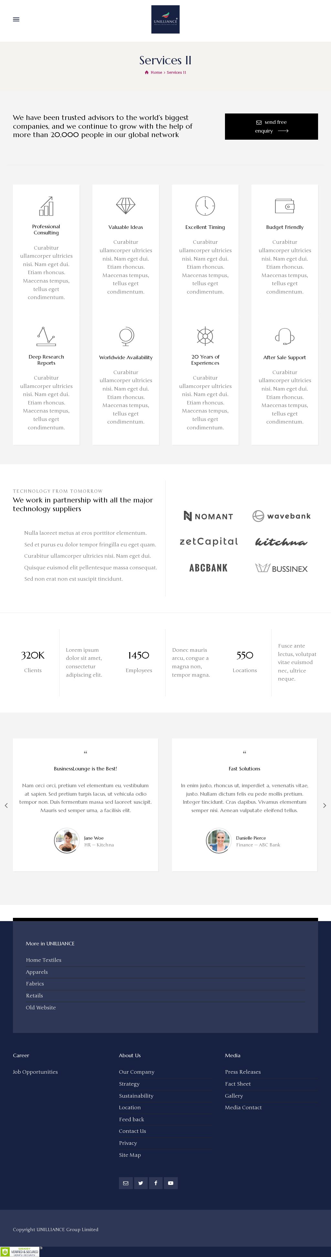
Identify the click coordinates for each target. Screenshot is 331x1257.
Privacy (128, 1143)
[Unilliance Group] (165, 19)
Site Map (130, 1155)
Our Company (136, 1072)
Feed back (131, 1119)
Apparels (37, 972)
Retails (34, 996)
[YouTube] (170, 1183)
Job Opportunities (35, 1072)
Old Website (41, 1008)
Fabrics (35, 984)
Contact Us (132, 1131)
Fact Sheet (238, 1084)
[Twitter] (141, 1183)
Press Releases (243, 1072)
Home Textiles (43, 960)
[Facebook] (156, 1183)
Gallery (234, 1096)
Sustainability (136, 1096)
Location (130, 1107)
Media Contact (243, 1107)
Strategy (129, 1084)
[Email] (126, 1183)
